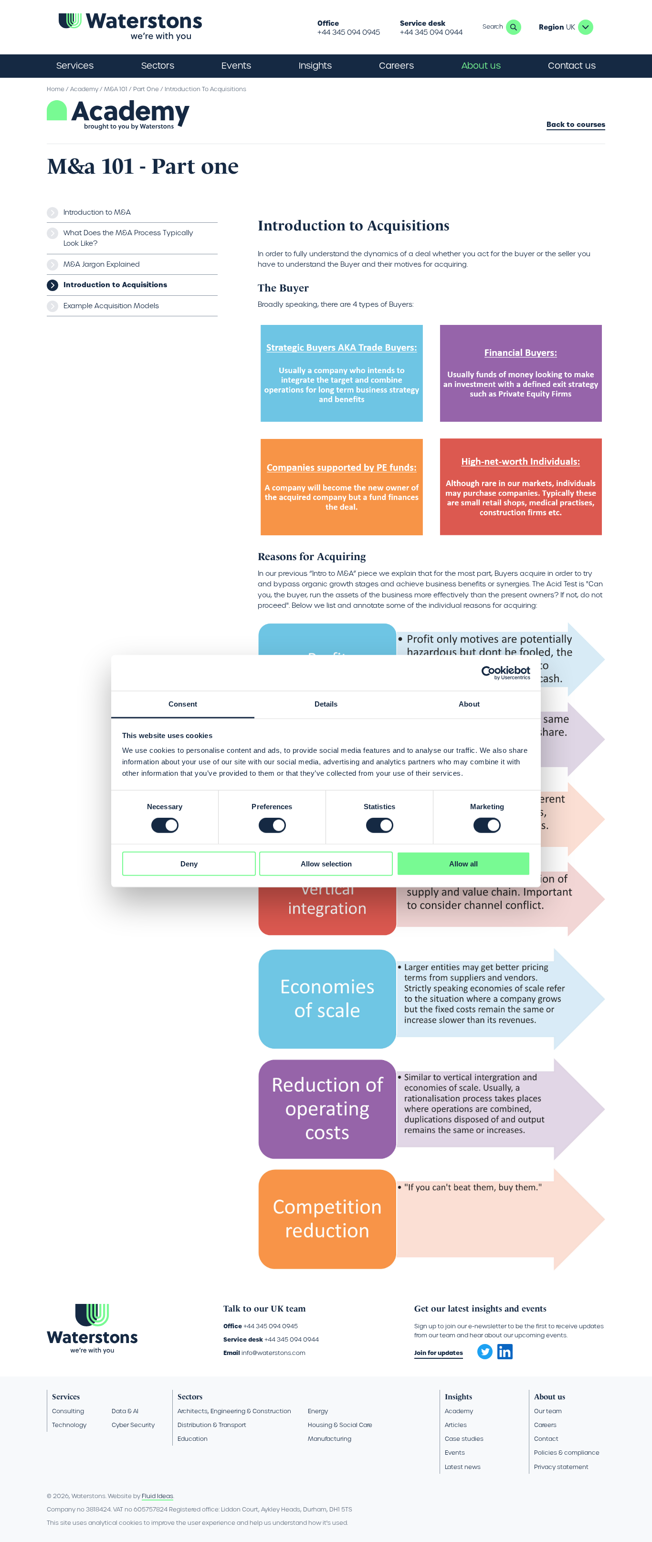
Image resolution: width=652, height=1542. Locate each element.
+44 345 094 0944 (431, 32)
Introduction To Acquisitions (205, 89)
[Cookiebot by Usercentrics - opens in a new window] (488, 673)
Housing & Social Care (340, 1424)
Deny (189, 864)
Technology (69, 1424)
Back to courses (576, 125)
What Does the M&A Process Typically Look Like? (128, 238)
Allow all (463, 864)
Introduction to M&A (97, 212)
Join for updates (438, 1353)
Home (55, 89)
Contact (546, 1438)
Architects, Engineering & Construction (234, 1411)
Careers (545, 1424)
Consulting (68, 1411)
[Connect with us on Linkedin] (505, 1357)
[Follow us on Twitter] (481, 1348)
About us (549, 1396)
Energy (318, 1411)
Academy (84, 89)
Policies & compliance (566, 1452)
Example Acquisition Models (111, 306)
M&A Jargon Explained (101, 264)
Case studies (464, 1438)
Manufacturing (329, 1438)
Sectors (190, 1396)
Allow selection (326, 864)
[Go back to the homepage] (130, 27)
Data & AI (125, 1411)
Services (66, 1396)
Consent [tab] (182, 704)
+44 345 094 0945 (348, 32)
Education (193, 1438)
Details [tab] (326, 704)
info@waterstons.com (273, 1352)
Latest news (463, 1466)
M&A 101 (115, 89)
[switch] (272, 825)
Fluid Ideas (157, 1496)
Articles (456, 1424)
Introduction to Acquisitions (115, 285)
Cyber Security (133, 1424)
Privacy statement (561, 1466)
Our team (548, 1411)
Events (236, 65)
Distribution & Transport (212, 1424)
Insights (315, 65)
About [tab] (469, 704)
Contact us (572, 65)
